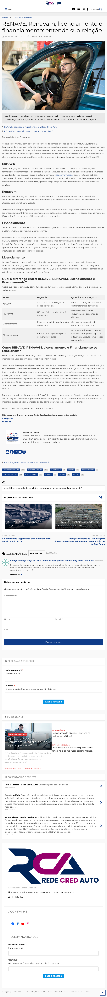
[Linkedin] (78, 9)
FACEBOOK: (51, 553)
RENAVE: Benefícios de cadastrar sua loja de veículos (78, 523)
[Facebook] (87, 9)
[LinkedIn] (16, 452)
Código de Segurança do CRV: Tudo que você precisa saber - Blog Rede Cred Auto (52, 560)
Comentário (10, 595)
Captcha (9, 685)
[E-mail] (8, 452)
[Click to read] (28, 516)
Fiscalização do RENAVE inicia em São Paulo (27, 462)
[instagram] (24, 452)
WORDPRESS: (36, 553)
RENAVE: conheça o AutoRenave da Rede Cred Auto (31, 127)
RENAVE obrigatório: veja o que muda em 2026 (28, 131)
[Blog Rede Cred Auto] (53, 4)
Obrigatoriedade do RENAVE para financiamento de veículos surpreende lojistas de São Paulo (80, 541)
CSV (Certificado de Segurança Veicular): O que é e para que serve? (27, 742)
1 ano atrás (99, 561)
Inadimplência (58, 730)
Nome (7, 619)
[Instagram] (83, 9)
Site (6, 629)
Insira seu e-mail (13, 670)
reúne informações (63, 175)
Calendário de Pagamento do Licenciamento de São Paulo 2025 (26, 540)
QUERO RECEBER (53, 702)
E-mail (59, 619)
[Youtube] (73, 9)
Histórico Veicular (17, 735)
